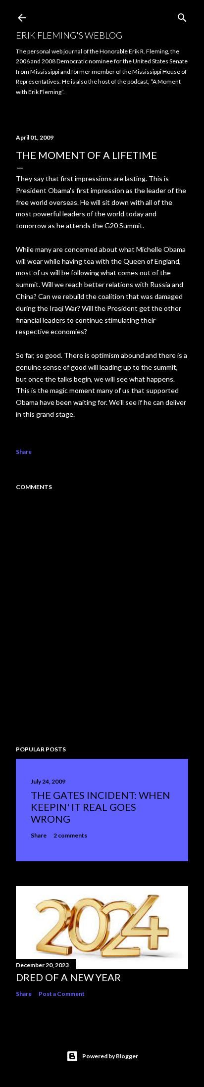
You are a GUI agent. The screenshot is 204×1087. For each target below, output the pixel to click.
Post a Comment (62, 993)
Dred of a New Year (68, 977)
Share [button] (24, 451)
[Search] (182, 15)
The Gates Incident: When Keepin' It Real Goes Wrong (100, 807)
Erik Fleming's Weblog (69, 35)
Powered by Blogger (110, 1056)
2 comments (70, 835)
